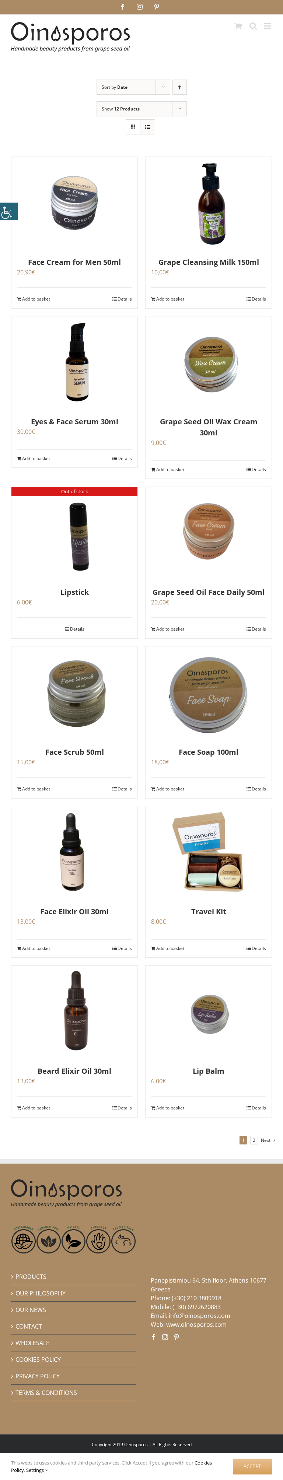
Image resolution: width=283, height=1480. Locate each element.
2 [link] (254, 1140)
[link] (9, 211)
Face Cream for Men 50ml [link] (74, 262)
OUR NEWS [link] (30, 1310)
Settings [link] (35, 1470)
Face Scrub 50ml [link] (74, 752)
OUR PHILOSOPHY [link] (40, 1293)
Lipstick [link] (74, 592)
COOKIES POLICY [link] (38, 1360)
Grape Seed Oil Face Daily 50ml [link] (209, 592)
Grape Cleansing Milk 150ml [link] (208, 262)
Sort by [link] (114, 87)
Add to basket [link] (36, 299)
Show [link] (121, 109)
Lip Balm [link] (208, 1071)
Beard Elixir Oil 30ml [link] (74, 1071)
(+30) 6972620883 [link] (196, 1307)
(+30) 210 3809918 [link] (196, 1298)
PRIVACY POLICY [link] (37, 1376)
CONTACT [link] (28, 1326)
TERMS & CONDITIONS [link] (46, 1393)
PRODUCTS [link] (30, 1277)
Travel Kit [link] (208, 911)
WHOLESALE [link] (32, 1343)
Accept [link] (252, 1466)
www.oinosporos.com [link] (196, 1325)
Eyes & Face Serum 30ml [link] (74, 422)
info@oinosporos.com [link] (199, 1316)
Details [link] (125, 299)
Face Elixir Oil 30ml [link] (74, 911)
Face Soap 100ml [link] (208, 752)
